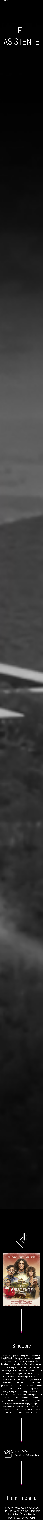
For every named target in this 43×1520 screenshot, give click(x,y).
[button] (38, 3)
